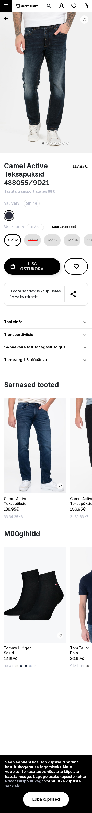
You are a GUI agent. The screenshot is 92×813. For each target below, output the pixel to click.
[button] (46, 322)
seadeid (12, 786)
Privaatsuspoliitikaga (24, 781)
